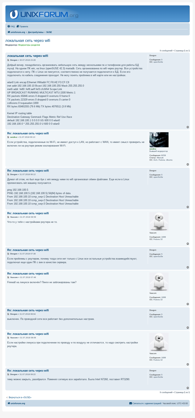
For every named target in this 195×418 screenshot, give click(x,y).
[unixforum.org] (44, 13)
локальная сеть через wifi (27, 40)
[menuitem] (11, 26)
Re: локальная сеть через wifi (28, 133)
